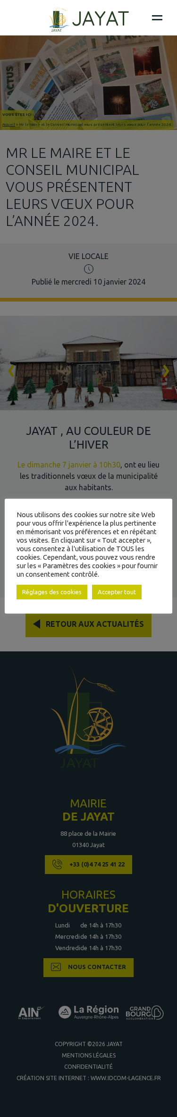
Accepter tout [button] (117, 592)
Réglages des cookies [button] (52, 592)
